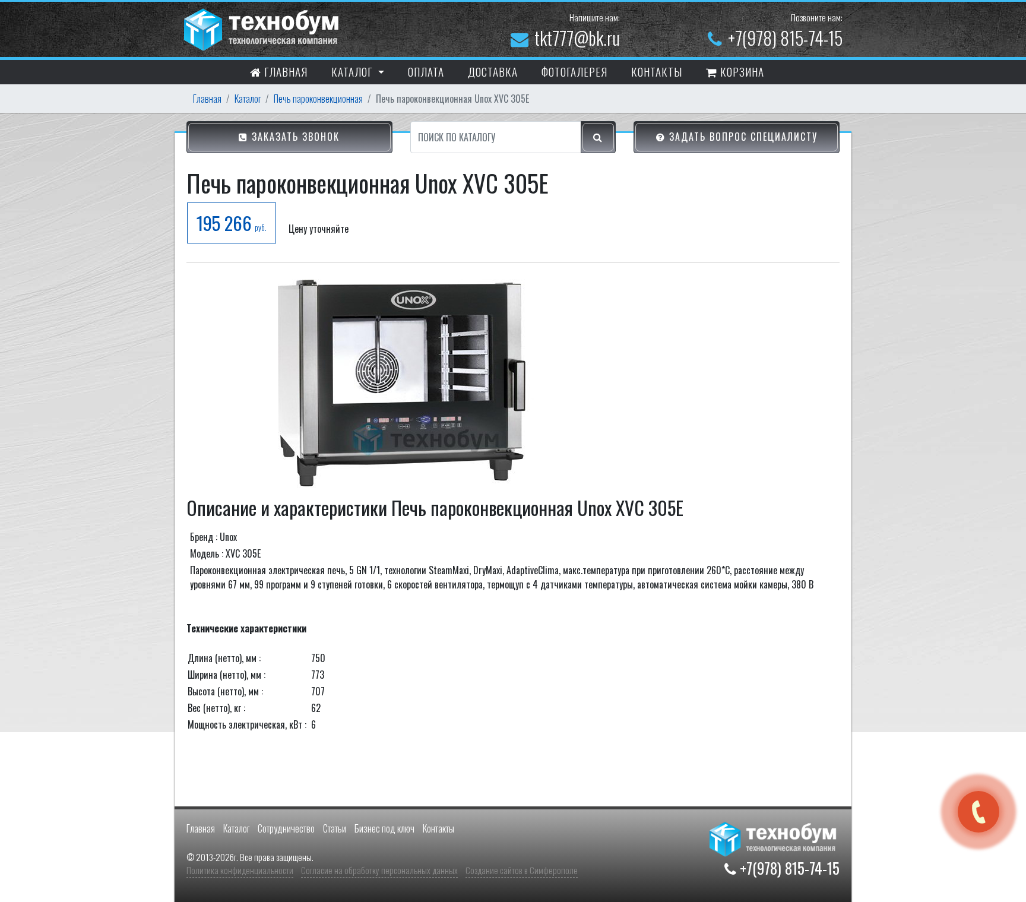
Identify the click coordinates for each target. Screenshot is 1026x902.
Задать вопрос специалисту (742, 136)
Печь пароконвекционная (318, 98)
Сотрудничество (286, 828)
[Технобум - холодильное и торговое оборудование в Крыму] (263, 28)
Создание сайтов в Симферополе (522, 869)
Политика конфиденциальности (239, 869)
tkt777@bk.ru (577, 37)
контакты (656, 71)
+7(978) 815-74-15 (785, 37)
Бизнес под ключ (384, 828)
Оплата (426, 71)
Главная (284, 71)
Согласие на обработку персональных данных (379, 869)
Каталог (248, 98)
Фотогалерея (574, 71)
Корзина (740, 71)
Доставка (493, 71)
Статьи (334, 828)
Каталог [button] (353, 71)
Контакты (438, 828)
